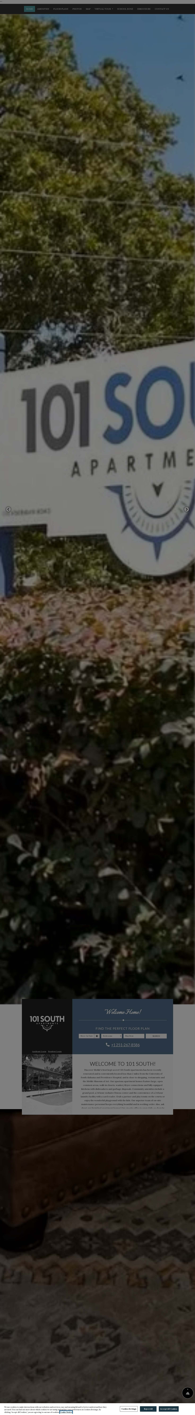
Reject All (148, 1409)
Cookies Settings (128, 1409)
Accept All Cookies (168, 1409)
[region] (97, 1409)
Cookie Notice (66, 1412)
